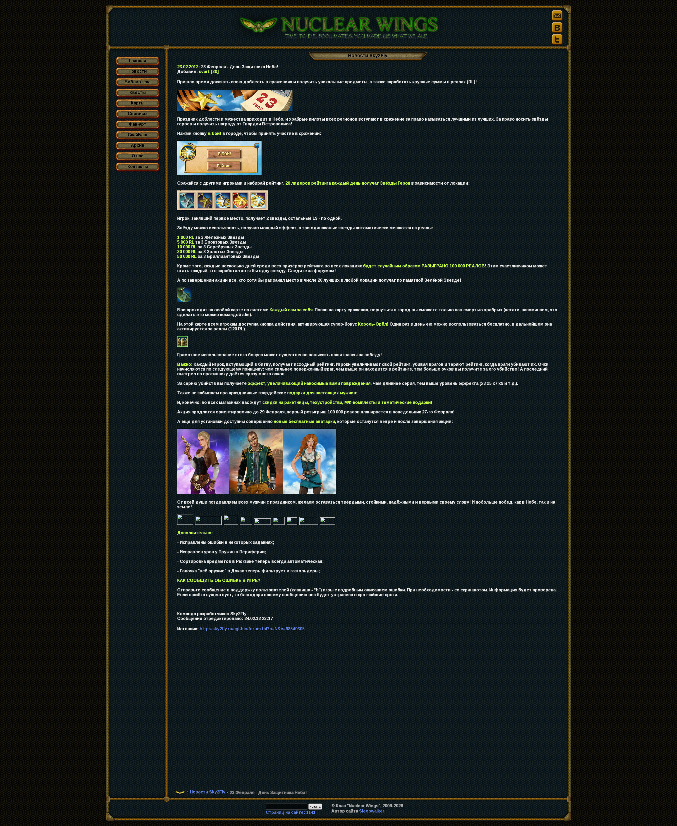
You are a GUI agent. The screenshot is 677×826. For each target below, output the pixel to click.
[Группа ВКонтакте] (557, 27)
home (180, 792)
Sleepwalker (372, 811)
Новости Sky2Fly (207, 792)
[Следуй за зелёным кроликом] (557, 39)
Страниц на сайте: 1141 (290, 812)
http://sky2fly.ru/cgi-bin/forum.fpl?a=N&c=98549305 (252, 629)
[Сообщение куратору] (557, 15)
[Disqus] (369, 713)
